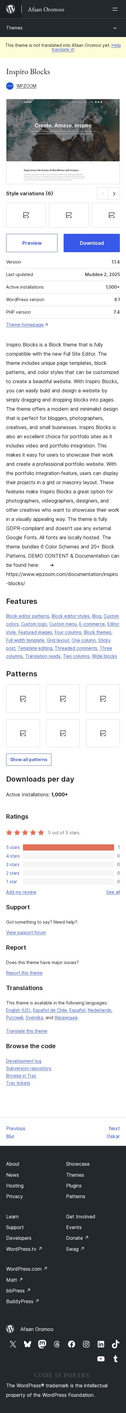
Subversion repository (28, 1068)
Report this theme (24, 972)
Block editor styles (71, 616)
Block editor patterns (27, 616)
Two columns (76, 656)
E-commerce (92, 623)
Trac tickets (18, 1083)
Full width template (25, 640)
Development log (23, 1060)
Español (77, 1010)
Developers (18, 1238)
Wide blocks (104, 656)
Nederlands (99, 1010)
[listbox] (63, 715)
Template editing (35, 648)
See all (113, 892)
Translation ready (43, 656)
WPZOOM (26, 85)
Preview (32, 243)
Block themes (97, 632)
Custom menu (63, 623)
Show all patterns (28, 759)
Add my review (21, 892)
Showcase (78, 1164)
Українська (65, 1017)
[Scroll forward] (114, 193)
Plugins (74, 1186)
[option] (23, 698)
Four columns (68, 632)
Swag (75, 1249)
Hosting (15, 1186)
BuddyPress (22, 1301)
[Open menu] (116, 9)
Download (92, 243)
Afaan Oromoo (37, 1329)
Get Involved (80, 1216)
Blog (96, 616)
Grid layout (58, 640)
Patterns (75, 1196)
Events (74, 1227)
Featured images (35, 632)
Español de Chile (50, 1010)
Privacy (14, 1196)
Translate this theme (26, 1031)
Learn (12, 1216)
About (13, 1164)
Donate (77, 1238)
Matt (14, 1280)
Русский (14, 1017)
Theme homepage (25, 324)
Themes (14, 27)
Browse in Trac (21, 1075)
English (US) (18, 1010)
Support (15, 1227)
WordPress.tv (24, 1249)
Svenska (34, 1017)
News (12, 1175)
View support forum (26, 932)
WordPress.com (27, 1269)
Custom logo (34, 623)
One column (84, 640)
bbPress (18, 1291)
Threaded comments (76, 648)
